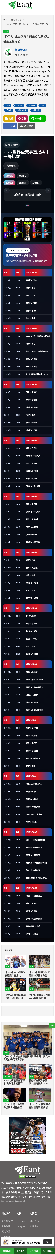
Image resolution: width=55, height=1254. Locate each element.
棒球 (6, 1053)
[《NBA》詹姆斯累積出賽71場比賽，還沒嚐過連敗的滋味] (15, 984)
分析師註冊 (34, 1251)
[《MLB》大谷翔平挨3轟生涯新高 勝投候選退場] (40, 1095)
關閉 (48, 1242)
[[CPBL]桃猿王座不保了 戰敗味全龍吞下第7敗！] (14, 1071)
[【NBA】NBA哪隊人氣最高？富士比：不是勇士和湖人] (15, 961)
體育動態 (13, 20)
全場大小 (36, 183)
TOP (52, 1025)
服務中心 (34, 1226)
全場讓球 (22, 183)
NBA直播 (32, 105)
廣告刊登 (6, 1231)
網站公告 (34, 1221)
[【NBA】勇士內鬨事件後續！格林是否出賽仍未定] (14, 1095)
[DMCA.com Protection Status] (27, 1176)
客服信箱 (6, 1237)
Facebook (21, 1221)
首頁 (5, 20)
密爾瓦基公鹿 (22, 110)
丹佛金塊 (36, 110)
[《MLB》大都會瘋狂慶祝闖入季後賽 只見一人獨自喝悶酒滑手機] (27, 1040)
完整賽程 (11, 166)
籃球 (22, 20)
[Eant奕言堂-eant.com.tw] (20, 5)
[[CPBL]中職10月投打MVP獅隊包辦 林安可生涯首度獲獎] (39, 984)
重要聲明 (6, 1226)
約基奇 (9, 110)
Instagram (21, 1226)
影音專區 (8, 1077)
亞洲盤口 (22, 176)
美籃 (43, 105)
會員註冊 (7, 1251)
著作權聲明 (7, 1221)
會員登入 (20, 1251)
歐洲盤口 (9, 176)
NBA (8, 105)
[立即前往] (27, 1135)
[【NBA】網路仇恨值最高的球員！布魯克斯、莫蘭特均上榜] (39, 961)
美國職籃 (19, 105)
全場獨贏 (9, 183)
